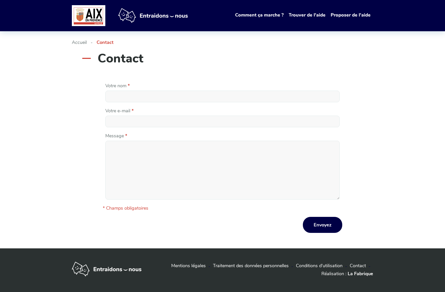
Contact (358, 266)
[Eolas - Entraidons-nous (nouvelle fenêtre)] (106, 275)
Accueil (79, 42)
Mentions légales (188, 266)
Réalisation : (347, 274)
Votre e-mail (119, 111)
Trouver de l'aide (307, 15)
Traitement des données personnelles (251, 266)
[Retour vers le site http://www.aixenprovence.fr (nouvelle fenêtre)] (88, 15)
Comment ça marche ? (259, 15)
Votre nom (117, 86)
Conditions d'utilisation (319, 266)
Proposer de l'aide (351, 15)
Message (116, 136)
